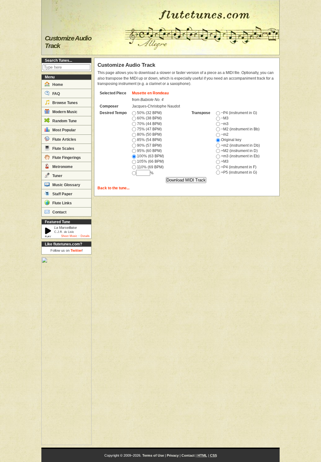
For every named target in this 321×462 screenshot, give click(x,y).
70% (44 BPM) (149, 124)
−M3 (224, 118)
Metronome (62, 167)
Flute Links (61, 203)
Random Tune (64, 121)
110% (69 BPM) (150, 167)
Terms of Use (153, 455)
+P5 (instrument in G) (238, 172)
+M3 (224, 161)
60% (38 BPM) (149, 118)
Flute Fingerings (66, 158)
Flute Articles (63, 139)
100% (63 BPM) (150, 156)
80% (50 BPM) (149, 134)
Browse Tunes (64, 103)
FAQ (55, 94)
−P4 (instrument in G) (238, 113)
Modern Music (64, 112)
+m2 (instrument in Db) (240, 145)
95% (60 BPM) (149, 151)
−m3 (224, 124)
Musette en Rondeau (150, 93)
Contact (58, 212)
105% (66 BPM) (150, 161)
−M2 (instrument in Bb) (240, 129)
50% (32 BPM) (149, 113)
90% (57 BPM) (149, 145)
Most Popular (63, 130)
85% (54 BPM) (149, 140)
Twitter (76, 250)
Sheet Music (69, 236)
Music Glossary (65, 185)
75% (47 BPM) (149, 129)
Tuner (56, 176)
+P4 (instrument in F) (238, 167)
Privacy (173, 455)
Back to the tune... (113, 188)
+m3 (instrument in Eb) (240, 156)
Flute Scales (62, 148)
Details (85, 236)
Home (57, 85)
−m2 (224, 134)
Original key (230, 140)
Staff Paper (61, 194)
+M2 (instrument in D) (239, 151)
